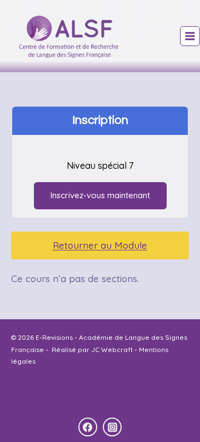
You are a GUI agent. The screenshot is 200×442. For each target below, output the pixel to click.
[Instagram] (112, 427)
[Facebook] (87, 427)
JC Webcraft (111, 349)
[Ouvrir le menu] (190, 36)
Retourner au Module (100, 245)
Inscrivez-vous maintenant (100, 195)
